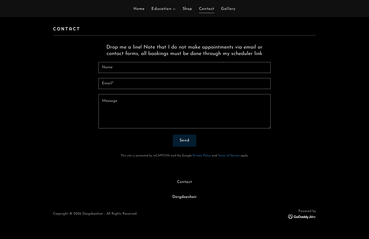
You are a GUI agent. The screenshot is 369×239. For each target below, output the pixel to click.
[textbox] (184, 67)
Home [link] (139, 9)
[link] (302, 217)
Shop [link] (187, 9)
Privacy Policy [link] (202, 155)
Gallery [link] (228, 9)
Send (184, 141)
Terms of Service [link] (229, 155)
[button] (163, 9)
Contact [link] (206, 9)
